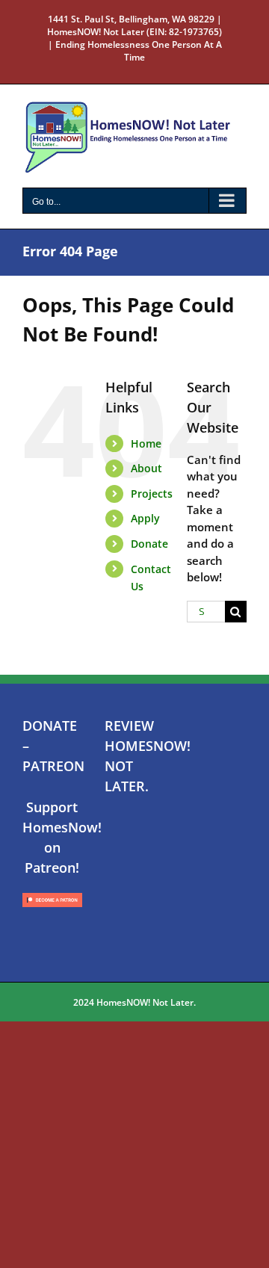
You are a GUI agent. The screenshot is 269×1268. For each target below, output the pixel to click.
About (146, 468)
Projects (152, 493)
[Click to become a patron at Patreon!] (52, 893)
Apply (145, 518)
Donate (149, 543)
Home (146, 443)
